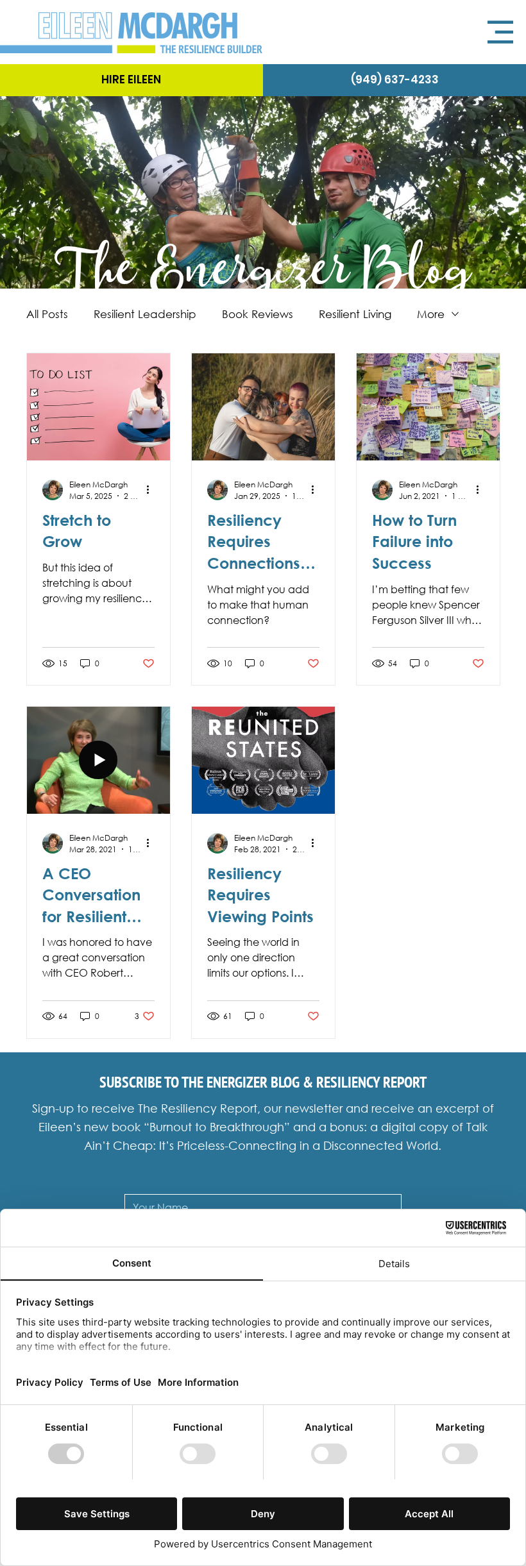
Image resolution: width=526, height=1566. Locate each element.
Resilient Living (355, 314)
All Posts (47, 314)
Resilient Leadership (145, 314)
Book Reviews (257, 314)
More (431, 314)
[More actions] (152, 490)
